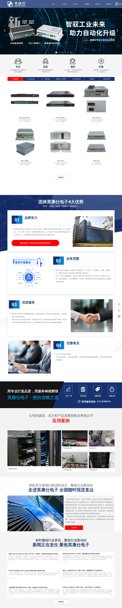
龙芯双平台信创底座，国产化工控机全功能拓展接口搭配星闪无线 (27, 570)
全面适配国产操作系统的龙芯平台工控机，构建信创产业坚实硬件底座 (28, 587)
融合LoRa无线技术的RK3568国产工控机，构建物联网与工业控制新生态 (83, 570)
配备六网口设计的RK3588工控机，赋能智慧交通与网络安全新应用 (81, 553)
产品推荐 (15, 79)
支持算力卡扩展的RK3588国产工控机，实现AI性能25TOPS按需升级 (82, 587)
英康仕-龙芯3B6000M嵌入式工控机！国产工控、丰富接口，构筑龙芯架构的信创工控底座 (33, 554)
